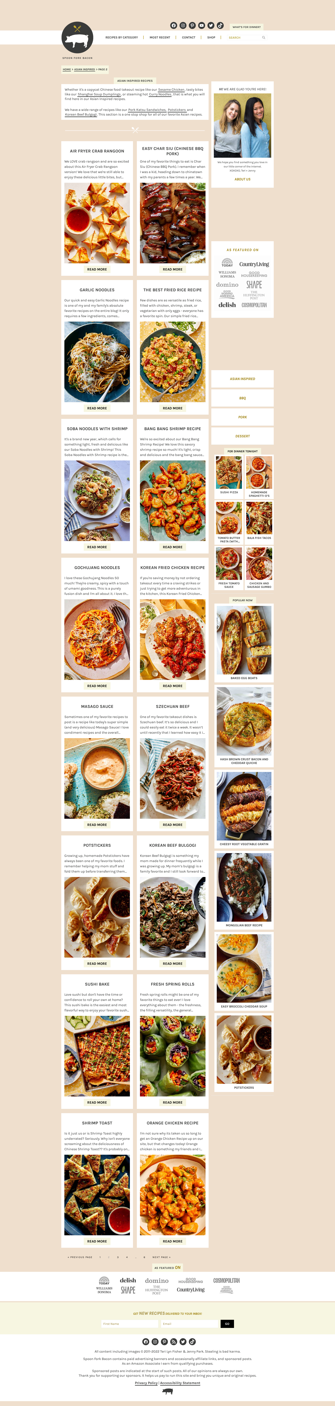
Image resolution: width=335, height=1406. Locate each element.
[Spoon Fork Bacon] (77, 39)
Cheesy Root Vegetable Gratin (244, 844)
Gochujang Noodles (97, 567)
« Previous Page (80, 1257)
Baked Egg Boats (244, 678)
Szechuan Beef (173, 706)
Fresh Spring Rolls (172, 984)
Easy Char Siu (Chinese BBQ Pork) (172, 151)
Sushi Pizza (229, 492)
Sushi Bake (97, 984)
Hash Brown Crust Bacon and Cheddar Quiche (244, 761)
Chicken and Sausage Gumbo (259, 585)
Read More (97, 269)
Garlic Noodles (97, 289)
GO (227, 1324)
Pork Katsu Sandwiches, (147, 110)
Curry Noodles (160, 94)
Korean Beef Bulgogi (81, 114)
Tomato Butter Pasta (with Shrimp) (229, 539)
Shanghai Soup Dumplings (99, 94)
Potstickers (177, 110)
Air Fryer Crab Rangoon (97, 151)
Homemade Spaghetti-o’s (259, 494)
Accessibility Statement (180, 1383)
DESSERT (242, 436)
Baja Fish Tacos (259, 538)
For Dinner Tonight (243, 451)
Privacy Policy (146, 1383)
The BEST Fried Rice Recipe (172, 289)
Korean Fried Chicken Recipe (172, 567)
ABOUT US (242, 179)
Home (67, 69)
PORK (242, 417)
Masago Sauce (97, 706)
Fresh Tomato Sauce (229, 585)
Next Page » (162, 1257)
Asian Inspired (84, 69)
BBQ (242, 398)
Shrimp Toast (97, 1123)
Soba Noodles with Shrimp (97, 428)
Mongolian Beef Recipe (244, 925)
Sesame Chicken (171, 89)
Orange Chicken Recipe (173, 1123)
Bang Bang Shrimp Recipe (172, 428)
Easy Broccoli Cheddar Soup (244, 1006)
